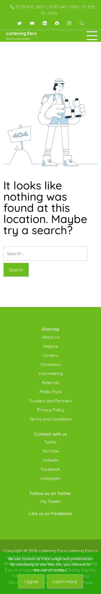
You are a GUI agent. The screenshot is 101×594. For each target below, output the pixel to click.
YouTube (50, 451)
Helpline (50, 346)
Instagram (50, 478)
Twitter (50, 442)
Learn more (65, 581)
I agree (31, 581)
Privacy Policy (50, 409)
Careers (50, 355)
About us (50, 337)
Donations (51, 364)
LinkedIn (50, 460)
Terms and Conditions (50, 419)
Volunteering (50, 373)
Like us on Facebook (50, 513)
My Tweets (51, 501)
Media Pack (51, 391)
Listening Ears (21, 33)
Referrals (50, 382)
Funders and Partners (50, 400)
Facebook (50, 469)
